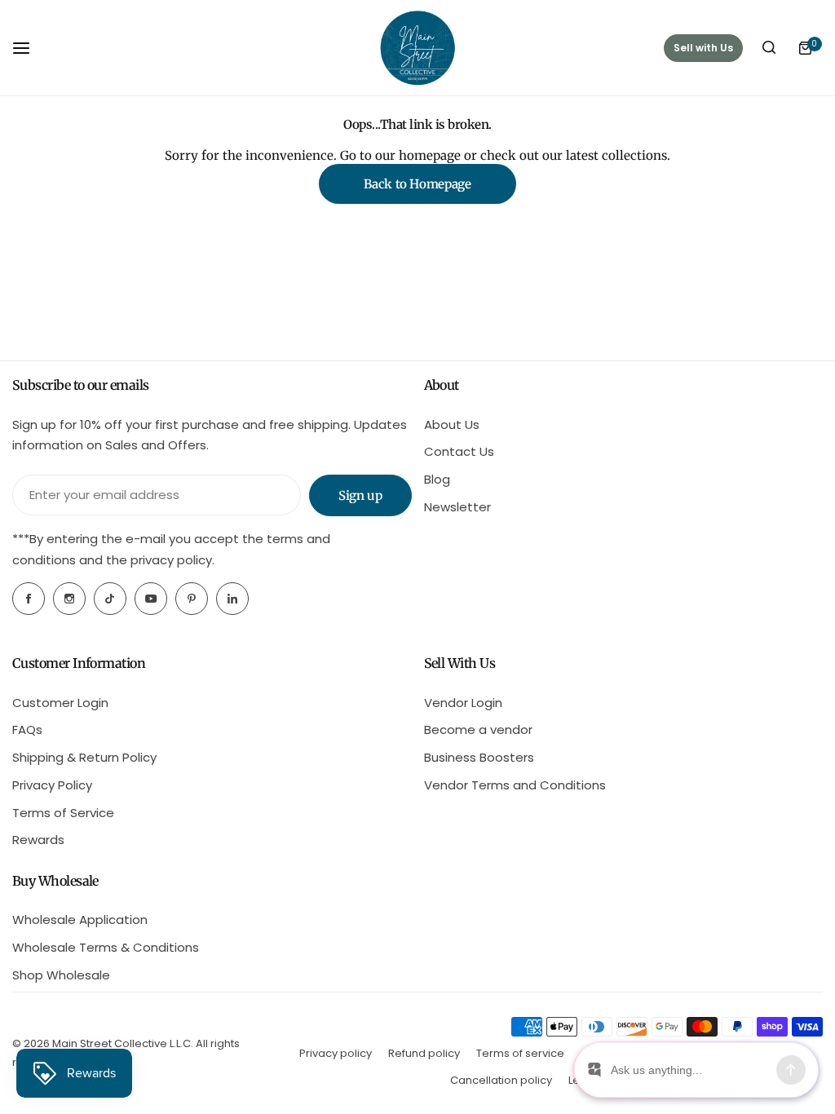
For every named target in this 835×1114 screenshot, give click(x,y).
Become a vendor (478, 729)
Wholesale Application (80, 919)
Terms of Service (63, 812)
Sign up (360, 495)
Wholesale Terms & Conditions (105, 947)
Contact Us (459, 451)
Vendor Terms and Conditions (515, 785)
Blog (437, 479)
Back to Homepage (417, 184)
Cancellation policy (501, 1080)
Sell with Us (703, 48)
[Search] (769, 48)
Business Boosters (479, 757)
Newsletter (457, 506)
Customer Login (60, 702)
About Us (451, 424)
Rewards (38, 839)
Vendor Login (463, 702)
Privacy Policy (52, 785)
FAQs (27, 729)
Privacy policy (335, 1053)
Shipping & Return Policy (84, 757)
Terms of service (520, 1053)
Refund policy (424, 1053)
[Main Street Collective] (417, 47)
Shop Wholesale (61, 975)
